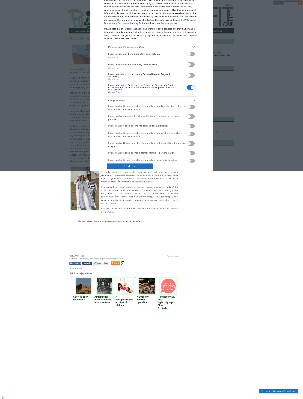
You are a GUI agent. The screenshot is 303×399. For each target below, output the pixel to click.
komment (76, 268)
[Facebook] (75, 263)
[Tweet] (97, 263)
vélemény (84, 258)
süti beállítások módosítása (278, 391)
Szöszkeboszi (173, 256)
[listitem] (151, 46)
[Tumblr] (87, 263)
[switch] (191, 54)
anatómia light (97, 258)
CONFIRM (130, 166)
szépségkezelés (114, 258)
